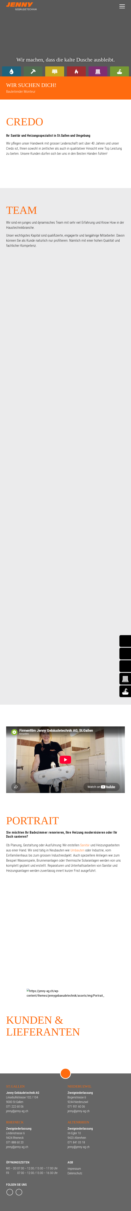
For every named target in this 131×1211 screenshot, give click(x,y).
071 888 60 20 (15, 1142)
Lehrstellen (19, 967)
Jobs (14, 978)
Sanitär (85, 845)
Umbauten (77, 850)
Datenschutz (75, 1173)
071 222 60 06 (15, 1106)
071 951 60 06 (76, 1106)
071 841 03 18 (76, 1142)
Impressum (74, 1168)
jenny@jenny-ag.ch (17, 1111)
